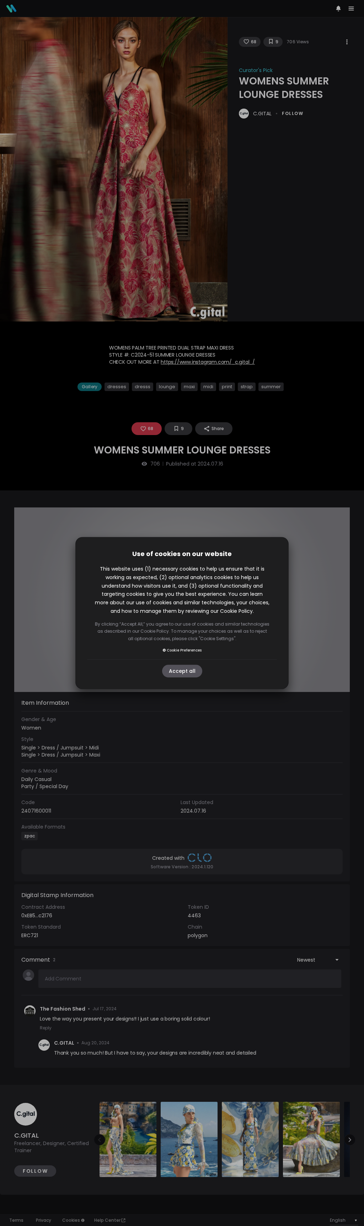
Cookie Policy (236, 611)
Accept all (182, 671)
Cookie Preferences (184, 650)
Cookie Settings (217, 639)
